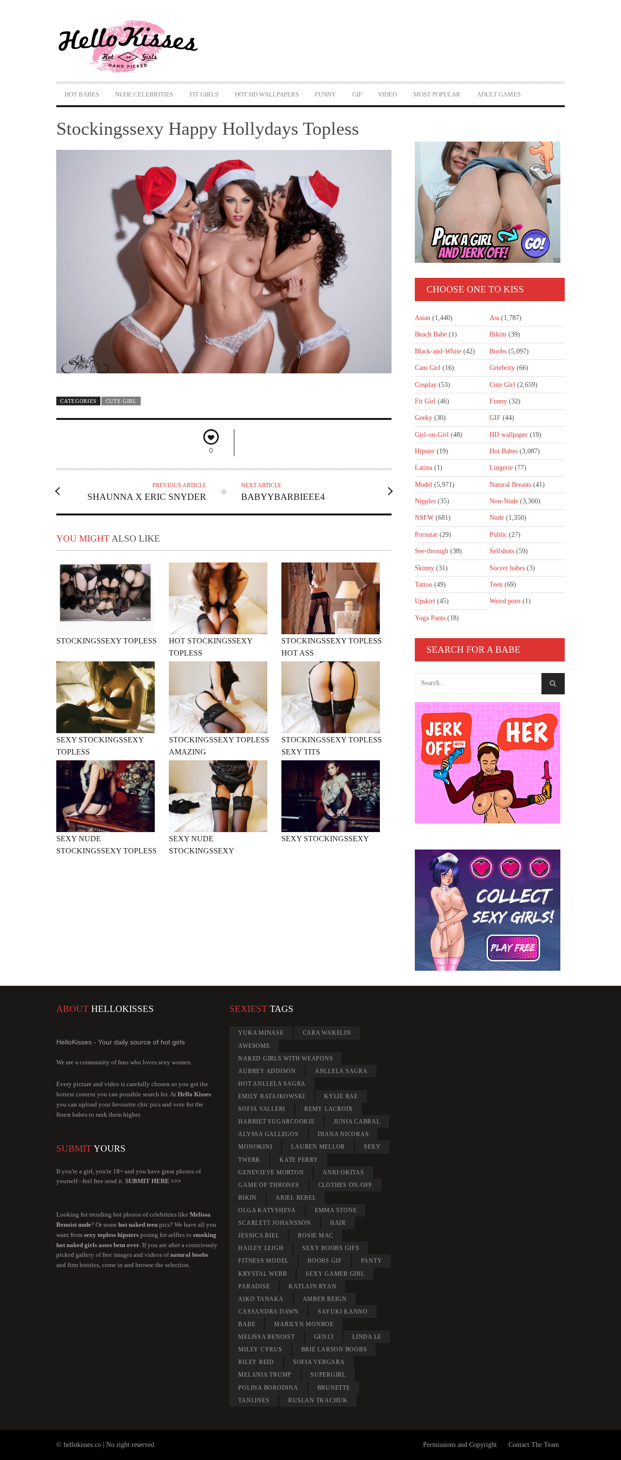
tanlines (253, 1400)
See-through (431, 551)
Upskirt (425, 601)
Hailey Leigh (260, 1248)
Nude (497, 517)
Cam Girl (428, 367)
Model (423, 484)
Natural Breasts (510, 484)
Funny (325, 94)
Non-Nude (504, 501)
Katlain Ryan (312, 1286)
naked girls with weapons (285, 1058)
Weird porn (505, 601)
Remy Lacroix (328, 1109)
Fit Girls (204, 94)
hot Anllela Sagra (272, 1083)
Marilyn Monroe (304, 1324)
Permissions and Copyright (460, 1444)
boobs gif (325, 1260)
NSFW (424, 517)
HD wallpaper (509, 434)
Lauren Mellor (318, 1146)
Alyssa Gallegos (268, 1134)
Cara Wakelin (327, 1032)
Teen (496, 584)
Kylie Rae (341, 1096)
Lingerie (501, 467)
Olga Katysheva (267, 1210)
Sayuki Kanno (343, 1311)
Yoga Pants (430, 618)
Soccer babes (507, 568)
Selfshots (502, 551)
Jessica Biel (258, 1235)
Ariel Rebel (296, 1197)
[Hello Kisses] (132, 46)
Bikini (498, 334)
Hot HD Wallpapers (267, 94)
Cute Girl (121, 401)
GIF (357, 94)
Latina (423, 467)
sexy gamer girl (335, 1273)
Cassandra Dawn (268, 1311)
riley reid (256, 1362)
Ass (494, 317)
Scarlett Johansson (274, 1222)
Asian (422, 317)
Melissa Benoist (266, 1336)
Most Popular (436, 94)
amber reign (325, 1299)
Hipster (425, 451)
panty (371, 1260)
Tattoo (423, 584)
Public (498, 534)
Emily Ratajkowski (271, 1096)
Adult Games (499, 94)
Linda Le (366, 1336)
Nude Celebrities (144, 94)
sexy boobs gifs (330, 1248)
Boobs (498, 351)
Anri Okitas (343, 1172)
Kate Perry (298, 1159)
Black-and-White (438, 351)
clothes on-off (345, 1185)
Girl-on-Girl (432, 434)
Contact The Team (533, 1444)
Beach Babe (431, 334)
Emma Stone (336, 1210)
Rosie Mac (315, 1235)
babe (246, 1324)
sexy (372, 1146)
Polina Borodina (268, 1387)
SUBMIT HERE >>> (153, 1181)
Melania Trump (265, 1374)
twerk (249, 1159)
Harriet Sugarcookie (276, 1121)
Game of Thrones (268, 1185)
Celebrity (502, 367)
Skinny (424, 568)
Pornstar (426, 534)
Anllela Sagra (341, 1071)
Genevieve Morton (271, 1172)
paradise (254, 1286)
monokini (255, 1146)
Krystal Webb (262, 1273)
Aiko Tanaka (260, 1299)
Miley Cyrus (260, 1349)
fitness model (263, 1260)
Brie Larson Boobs (334, 1349)
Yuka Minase (260, 1032)
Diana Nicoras (343, 1134)
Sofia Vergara (319, 1362)
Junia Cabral (357, 1121)
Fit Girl (425, 401)
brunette (333, 1387)
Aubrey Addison (267, 1071)
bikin (247, 1197)
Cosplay (426, 384)
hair (338, 1222)
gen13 (324, 1336)
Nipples (425, 501)
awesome (254, 1046)
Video (387, 94)
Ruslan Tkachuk (318, 1400)
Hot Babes (82, 94)
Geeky (423, 417)
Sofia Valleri (261, 1109)
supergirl (328, 1374)
